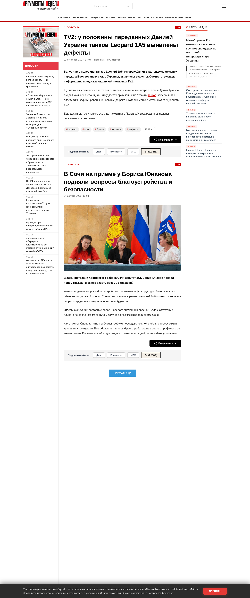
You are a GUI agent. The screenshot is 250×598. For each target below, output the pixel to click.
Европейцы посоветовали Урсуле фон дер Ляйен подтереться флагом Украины (38, 207)
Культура (157, 17)
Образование (174, 17)
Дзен (99, 151)
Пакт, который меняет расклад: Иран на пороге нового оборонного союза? (40, 141)
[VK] (214, 6)
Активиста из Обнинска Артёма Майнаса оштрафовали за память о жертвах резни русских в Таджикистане (40, 267)
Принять (215, 591)
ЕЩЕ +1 (149, 129)
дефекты (132, 129)
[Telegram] (206, 6)
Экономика (80, 17)
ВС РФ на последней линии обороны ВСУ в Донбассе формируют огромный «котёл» (38, 186)
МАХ (133, 151)
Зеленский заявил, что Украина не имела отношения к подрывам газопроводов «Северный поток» (39, 121)
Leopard (71, 129)
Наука (189, 17)
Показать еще (122, 373)
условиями (92, 593)
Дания (99, 129)
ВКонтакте (116, 151)
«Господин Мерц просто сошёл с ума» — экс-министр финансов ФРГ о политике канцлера (39, 100)
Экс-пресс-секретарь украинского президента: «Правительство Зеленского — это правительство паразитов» (40, 164)
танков (152, 95)
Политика (63, 17)
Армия (121, 17)
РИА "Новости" (114, 59)
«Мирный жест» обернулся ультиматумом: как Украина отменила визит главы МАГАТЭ (40, 245)
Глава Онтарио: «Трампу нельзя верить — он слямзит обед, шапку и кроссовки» (40, 81)
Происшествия (138, 17)
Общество (97, 17)
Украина (115, 129)
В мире (110, 17)
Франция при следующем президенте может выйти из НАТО (39, 225)
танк (85, 129)
